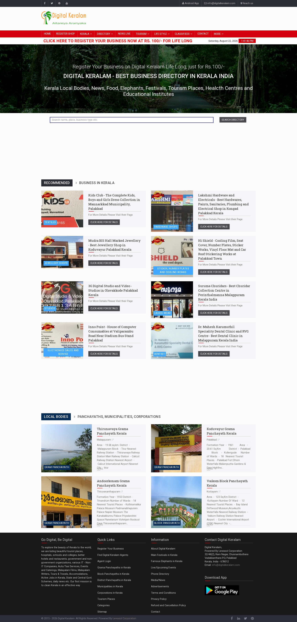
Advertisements (160, 586)
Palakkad (212, 439)
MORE (217, 33)
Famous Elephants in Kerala (166, 561)
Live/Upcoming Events (163, 567)
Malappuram (104, 439)
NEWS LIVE (124, 33)
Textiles (50, 222)
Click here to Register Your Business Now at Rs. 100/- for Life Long (117, 40)
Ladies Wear (162, 313)
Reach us (247, 3)
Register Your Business (110, 548)
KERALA (84, 33)
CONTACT (203, 33)
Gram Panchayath (57, 467)
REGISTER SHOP (65, 33)
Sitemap (102, 611)
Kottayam (212, 491)
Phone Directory (160, 574)
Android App (191, 3)
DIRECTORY (103, 33)
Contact (155, 611)
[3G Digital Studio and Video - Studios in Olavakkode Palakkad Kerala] (62, 297)
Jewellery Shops (56, 263)
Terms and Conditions (163, 592)
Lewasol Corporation (124, 618)
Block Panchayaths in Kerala (113, 574)
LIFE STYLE (160, 33)
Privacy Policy (159, 599)
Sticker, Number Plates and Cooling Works (173, 270)
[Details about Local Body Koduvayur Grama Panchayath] (176, 448)
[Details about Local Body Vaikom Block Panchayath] (176, 502)
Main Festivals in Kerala (164, 555)
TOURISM (141, 33)
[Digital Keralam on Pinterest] (59, 3)
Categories (103, 605)
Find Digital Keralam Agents (112, 555)
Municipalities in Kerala (110, 586)
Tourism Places (106, 599)
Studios (50, 308)
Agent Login (104, 561)
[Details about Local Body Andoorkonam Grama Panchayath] (66, 502)
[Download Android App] (222, 590)
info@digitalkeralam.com (221, 3)
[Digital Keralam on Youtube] (66, 3)
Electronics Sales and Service (63, 352)
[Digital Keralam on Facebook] (44, 3)
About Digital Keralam (163, 548)
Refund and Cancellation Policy (168, 605)
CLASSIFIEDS (182, 33)
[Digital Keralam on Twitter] (52, 3)
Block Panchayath (167, 523)
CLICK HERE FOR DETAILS (104, 222)
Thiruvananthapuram (108, 491)
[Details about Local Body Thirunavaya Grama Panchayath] (66, 448)
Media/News (158, 580)
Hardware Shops (166, 226)
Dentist (159, 354)
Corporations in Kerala (110, 592)
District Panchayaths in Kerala (114, 580)
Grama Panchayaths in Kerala (114, 567)
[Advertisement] (193, 18)
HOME (47, 33)
